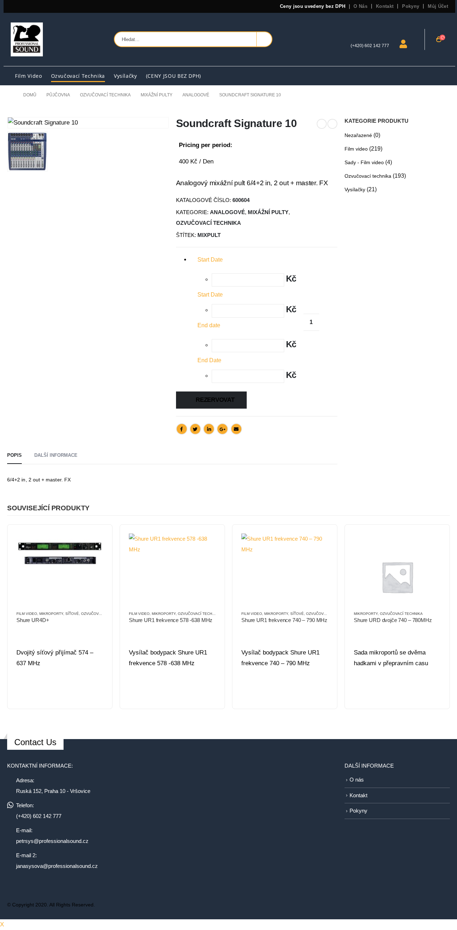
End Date (209, 360)
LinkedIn (209, 429)
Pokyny (410, 6)
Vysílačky (125, 75)
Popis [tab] (14, 455)
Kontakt (384, 6)
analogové (227, 212)
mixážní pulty (268, 212)
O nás (360, 6)
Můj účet (438, 6)
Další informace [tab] (55, 455)
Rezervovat (215, 399)
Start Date (210, 295)
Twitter (195, 429)
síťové (72, 614)
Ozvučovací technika (78, 75)
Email (236, 429)
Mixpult (209, 235)
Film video (28, 75)
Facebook (181, 429)
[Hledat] (264, 39)
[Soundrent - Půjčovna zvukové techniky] (27, 39)
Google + (222, 429)
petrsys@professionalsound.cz (52, 841)
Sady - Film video (364, 162)
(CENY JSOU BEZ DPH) (173, 75)
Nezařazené (358, 135)
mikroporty (51, 614)
